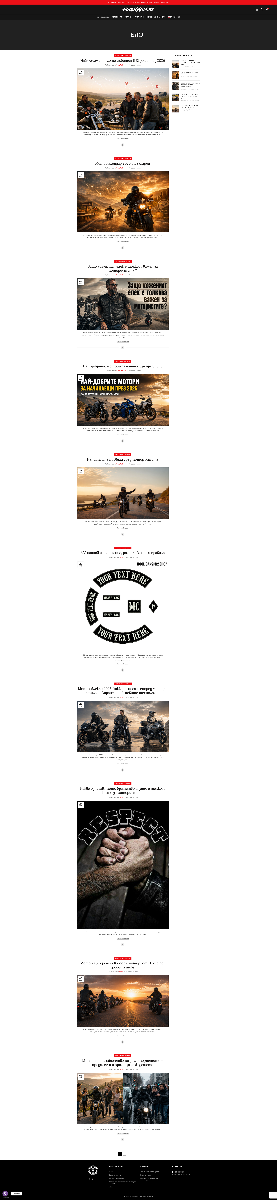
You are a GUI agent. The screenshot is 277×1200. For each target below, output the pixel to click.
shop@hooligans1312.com (182, 1174)
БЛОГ (111, 1187)
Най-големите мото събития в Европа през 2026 (122, 60)
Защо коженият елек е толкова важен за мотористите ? (123, 268)
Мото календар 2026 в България (122, 163)
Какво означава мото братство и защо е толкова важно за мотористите (122, 790)
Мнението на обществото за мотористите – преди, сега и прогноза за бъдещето (122, 1062)
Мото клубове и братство (122, 548)
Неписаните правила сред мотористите (123, 459)
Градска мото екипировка (122, 261)
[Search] (261, 9)
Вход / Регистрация (257, 9)
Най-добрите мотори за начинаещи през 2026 (123, 366)
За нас (111, 1172)
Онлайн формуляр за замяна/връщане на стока (122, 1182)
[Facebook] (122, 145)
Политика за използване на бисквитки (150, 1179)
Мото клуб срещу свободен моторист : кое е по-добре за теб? (122, 965)
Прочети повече (123, 139)
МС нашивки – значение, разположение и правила (123, 552)
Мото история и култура (122, 361)
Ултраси (128, 17)
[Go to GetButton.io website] (5, 1197)
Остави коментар (135, 65)
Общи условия (145, 1175)
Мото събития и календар (123, 55)
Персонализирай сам (156, 17)
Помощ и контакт (115, 1175)
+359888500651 (179, 1172)
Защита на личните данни (149, 1172)
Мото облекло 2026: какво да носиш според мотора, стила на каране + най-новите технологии (122, 690)
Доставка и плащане (116, 1178)
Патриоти (139, 17)
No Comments (193, 67)
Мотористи (117, 17)
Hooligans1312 (103, 17)
